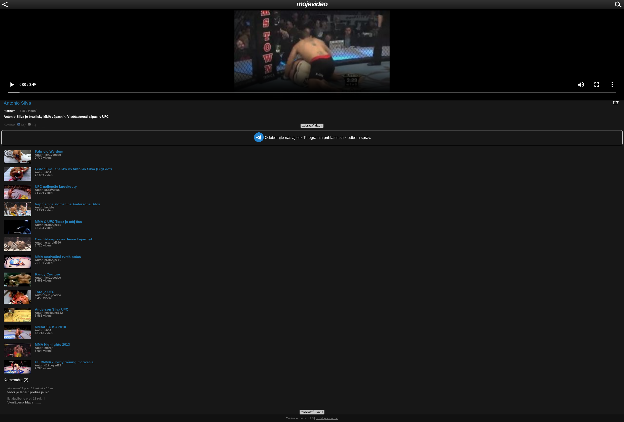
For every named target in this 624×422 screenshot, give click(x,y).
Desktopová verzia (327, 418)
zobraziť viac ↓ (312, 125)
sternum (9, 110)
